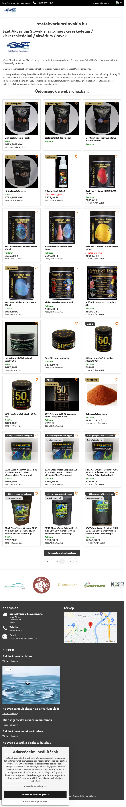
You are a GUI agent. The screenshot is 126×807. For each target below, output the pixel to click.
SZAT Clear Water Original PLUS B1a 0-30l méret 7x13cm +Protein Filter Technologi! (21, 472)
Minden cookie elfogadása (35, 794)
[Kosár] (112, 11)
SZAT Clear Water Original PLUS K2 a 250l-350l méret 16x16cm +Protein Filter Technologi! (61, 531)
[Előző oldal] (47, 561)
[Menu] (120, 11)
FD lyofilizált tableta (15, 190)
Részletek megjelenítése (35, 801)
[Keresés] (105, 11)
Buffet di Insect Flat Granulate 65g (100, 303)
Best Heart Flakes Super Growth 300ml (21, 248)
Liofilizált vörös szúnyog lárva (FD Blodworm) (100, 139)
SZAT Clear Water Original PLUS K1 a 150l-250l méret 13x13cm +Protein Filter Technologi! (21, 531)
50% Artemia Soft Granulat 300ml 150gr (99, 359)
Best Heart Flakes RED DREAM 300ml (100, 192)
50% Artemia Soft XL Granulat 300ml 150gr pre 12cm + (60, 415)
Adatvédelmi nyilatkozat (84, 796)
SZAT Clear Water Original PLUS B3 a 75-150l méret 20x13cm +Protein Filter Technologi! (101, 472)
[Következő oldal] (76, 561)
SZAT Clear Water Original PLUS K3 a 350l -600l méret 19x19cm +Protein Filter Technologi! (101, 531)
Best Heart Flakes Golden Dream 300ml (101, 248)
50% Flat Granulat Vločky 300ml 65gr (21, 415)
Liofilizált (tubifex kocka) (58, 137)
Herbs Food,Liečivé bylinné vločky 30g (18, 359)
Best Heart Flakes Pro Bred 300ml (58, 248)
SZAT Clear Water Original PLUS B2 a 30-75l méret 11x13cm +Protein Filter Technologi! (61, 472)
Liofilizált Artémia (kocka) (18, 137)
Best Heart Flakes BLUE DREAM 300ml (21, 303)
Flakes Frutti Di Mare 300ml (59, 302)
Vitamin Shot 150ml (55, 190)
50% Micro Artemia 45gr (57, 358)
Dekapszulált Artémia (96, 413)
